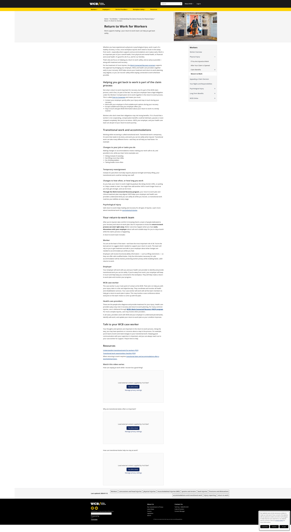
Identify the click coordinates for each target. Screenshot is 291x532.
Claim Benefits (196, 70)
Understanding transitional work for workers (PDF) (120, 350)
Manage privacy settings (133, 390)
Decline (274, 526)
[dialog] (274, 520)
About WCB (188, 4)
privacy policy (279, 520)
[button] (215, 56)
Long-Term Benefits (197, 93)
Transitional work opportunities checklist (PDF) (119, 353)
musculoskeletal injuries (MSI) (169, 491)
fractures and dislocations (218, 491)
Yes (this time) (133, 387)
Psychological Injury (197, 89)
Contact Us (179, 504)
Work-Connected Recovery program (142, 65)
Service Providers (121, 9)
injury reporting (210, 495)
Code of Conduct (179, 509)
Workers (93, 9)
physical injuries (149, 491)
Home (106, 19)
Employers (106, 9)
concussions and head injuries (130, 491)
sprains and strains (189, 491)
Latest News (150, 509)
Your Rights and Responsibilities (201, 84)
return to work (223, 495)
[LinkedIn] (92, 508)
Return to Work (196, 74)
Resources (153, 9)
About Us (150, 504)
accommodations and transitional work (187, 495)
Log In (199, 4)
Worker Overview (196, 52)
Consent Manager (180, 511)
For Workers (114, 19)
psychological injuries (129, 210)
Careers (149, 511)
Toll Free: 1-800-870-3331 (182, 507)
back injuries (202, 491)
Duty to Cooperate (118, 97)
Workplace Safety (138, 9)
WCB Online (194, 98)
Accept (284, 526)
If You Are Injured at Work (200, 61)
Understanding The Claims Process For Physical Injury (136, 19)
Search (149, 515)
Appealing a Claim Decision (199, 79)
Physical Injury (195, 57)
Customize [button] (265, 526)
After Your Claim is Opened (200, 65)
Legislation (150, 513)
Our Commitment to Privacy (155, 507)
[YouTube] (96, 508)
